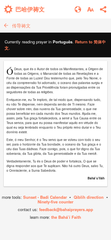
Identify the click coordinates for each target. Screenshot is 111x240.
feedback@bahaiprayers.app (66, 209)
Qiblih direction (89, 197)
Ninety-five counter (55, 202)
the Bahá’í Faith (66, 217)
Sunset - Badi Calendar (45, 197)
